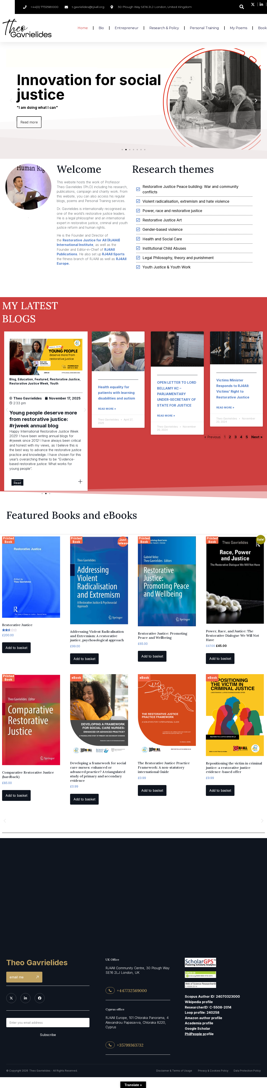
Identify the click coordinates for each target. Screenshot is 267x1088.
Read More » (107, 408)
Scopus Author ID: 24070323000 (212, 996)
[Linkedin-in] (25, 998)
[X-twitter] (11, 998)
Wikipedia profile (199, 1002)
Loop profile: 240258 (202, 1012)
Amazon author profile (203, 1018)
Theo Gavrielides (37, 962)
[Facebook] (40, 998)
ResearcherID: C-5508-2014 (208, 1007)
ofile (199, 1034)
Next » (257, 437)
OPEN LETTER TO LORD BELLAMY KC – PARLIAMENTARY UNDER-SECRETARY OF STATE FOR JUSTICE (176, 393)
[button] (241, 6)
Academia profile (199, 1023)
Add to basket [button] (16, 648)
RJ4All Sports (113, 254)
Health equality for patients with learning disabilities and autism (116, 393)
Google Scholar (197, 1028)
